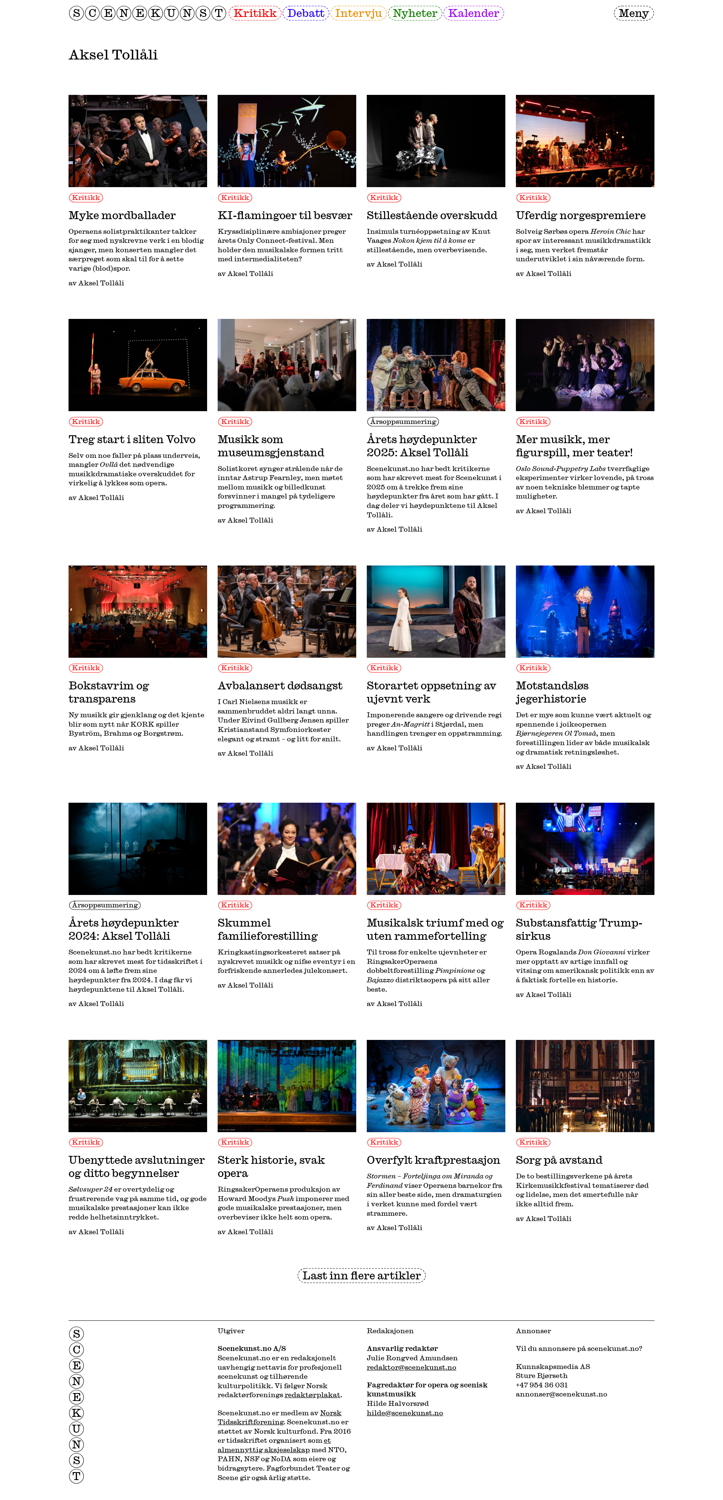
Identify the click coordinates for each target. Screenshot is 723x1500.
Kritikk (255, 12)
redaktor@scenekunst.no (411, 1367)
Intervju (358, 12)
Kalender (473, 12)
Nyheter (415, 12)
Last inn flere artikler (361, 1275)
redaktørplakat (312, 1394)
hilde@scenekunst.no (405, 1413)
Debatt (306, 12)
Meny (634, 12)
